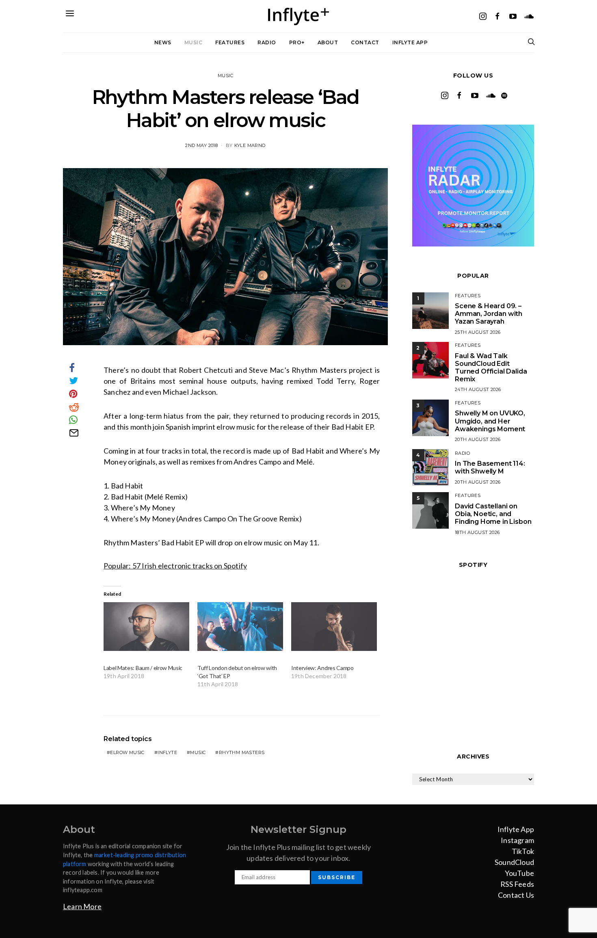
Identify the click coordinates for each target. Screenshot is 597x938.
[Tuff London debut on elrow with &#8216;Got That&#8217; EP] (240, 626)
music (197, 752)
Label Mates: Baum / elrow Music (143, 667)
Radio (266, 42)
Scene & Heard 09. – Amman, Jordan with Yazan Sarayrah (488, 313)
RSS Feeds (517, 884)
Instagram (517, 840)
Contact (365, 42)
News (162, 42)
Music (193, 42)
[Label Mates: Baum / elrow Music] (146, 626)
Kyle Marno (250, 145)
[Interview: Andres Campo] (334, 626)
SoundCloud (514, 862)
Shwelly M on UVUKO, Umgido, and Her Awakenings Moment (490, 420)
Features (229, 42)
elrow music (127, 752)
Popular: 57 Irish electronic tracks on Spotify (175, 565)
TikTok (523, 851)
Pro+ (297, 42)
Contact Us (516, 894)
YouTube (519, 873)
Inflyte (167, 752)
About (328, 42)
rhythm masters (242, 752)
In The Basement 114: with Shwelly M (490, 467)
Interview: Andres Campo (322, 667)
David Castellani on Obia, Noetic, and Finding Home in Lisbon (493, 513)
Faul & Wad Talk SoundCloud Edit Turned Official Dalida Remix (491, 367)
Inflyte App (410, 42)
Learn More (82, 906)
